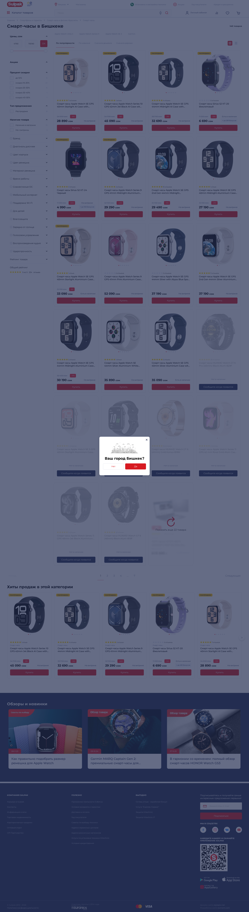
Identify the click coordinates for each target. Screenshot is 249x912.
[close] (146, 440)
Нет (113, 466)
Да (135, 466)
